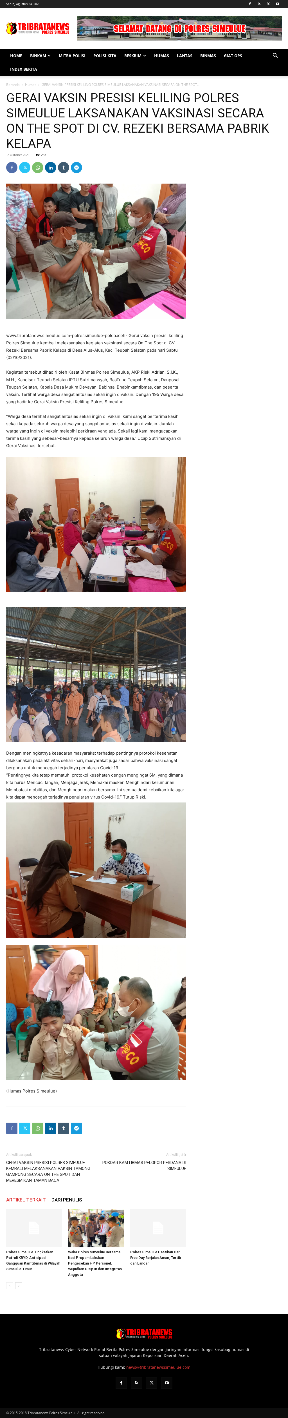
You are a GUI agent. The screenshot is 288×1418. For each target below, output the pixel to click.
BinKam (38, 55)
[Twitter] (268, 4)
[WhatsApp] (37, 167)
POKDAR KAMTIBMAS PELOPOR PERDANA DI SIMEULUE (144, 1165)
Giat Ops (233, 55)
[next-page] (18, 1285)
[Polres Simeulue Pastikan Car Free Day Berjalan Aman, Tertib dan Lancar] (158, 1228)
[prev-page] (9, 1285)
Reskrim (132, 55)
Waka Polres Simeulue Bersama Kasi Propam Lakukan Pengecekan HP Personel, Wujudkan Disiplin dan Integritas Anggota (95, 1263)
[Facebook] (250, 4)
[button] (275, 56)
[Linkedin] (50, 167)
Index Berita (23, 69)
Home (16, 55)
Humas (161, 55)
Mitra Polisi (72, 55)
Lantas (184, 55)
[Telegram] (76, 167)
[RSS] (259, 4)
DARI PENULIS (66, 1200)
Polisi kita (104, 55)
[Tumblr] (63, 167)
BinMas (208, 55)
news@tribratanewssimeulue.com (158, 1367)
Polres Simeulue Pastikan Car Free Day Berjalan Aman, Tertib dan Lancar (155, 1257)
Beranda (13, 84)
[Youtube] (277, 4)
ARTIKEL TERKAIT (26, 1200)
